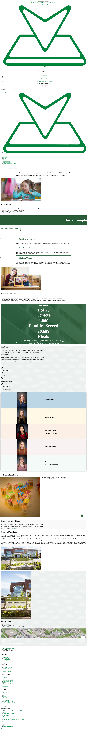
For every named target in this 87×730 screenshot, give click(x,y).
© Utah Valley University (8, 713)
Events (5, 706)
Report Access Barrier (8, 701)
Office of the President (8, 680)
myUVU (45, 66)
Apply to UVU (45, 4)
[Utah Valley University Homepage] (37, 2)
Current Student (6, 659)
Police (4, 696)
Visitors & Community (8, 678)
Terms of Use (6, 715)
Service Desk (6, 694)
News (6, 705)
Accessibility (6, 700)
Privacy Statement (7, 716)
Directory (5, 669)
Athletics (5, 677)
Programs (45, 75)
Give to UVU (6, 685)
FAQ (45, 77)
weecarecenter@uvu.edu (8, 625)
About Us (45, 73)
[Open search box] (43, 68)
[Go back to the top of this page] (1, 728)
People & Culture (7, 671)
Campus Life (6, 658)
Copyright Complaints (8, 718)
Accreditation (6, 660)
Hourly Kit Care (44, 78)
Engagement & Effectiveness (9, 683)
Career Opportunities (7, 667)
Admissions (5, 657)
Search (4, 699)
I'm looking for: (37, 70)
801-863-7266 (6, 624)
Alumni (5, 682)
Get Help (5, 697)
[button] (43, 1)
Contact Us (5, 686)
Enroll (45, 76)
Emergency (5, 695)
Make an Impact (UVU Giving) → (44, 81)
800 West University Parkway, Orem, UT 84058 (13, 710)
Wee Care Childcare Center (50, 2)
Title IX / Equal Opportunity (9, 702)
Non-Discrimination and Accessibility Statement (13, 719)
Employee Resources (7, 668)
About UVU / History (8, 681)
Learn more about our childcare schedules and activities (13, 215)
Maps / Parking (6, 692)
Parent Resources (45, 80)
